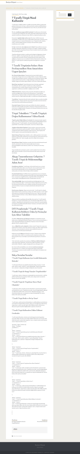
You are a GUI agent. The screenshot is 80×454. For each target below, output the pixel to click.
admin (25, 14)
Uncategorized (18, 8)
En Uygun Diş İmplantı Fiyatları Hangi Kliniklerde (19, 422)
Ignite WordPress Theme (33, 452)
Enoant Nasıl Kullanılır (42, 421)
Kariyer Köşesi (11, 2)
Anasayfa (9, 8)
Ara (59, 12)
